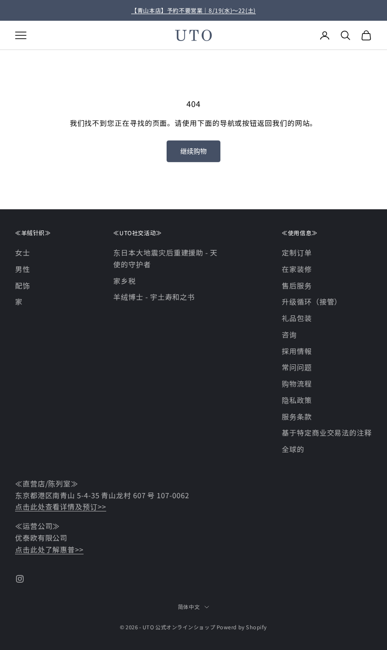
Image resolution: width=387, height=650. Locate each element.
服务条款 (297, 416)
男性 (22, 269)
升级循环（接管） (312, 301)
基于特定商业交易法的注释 (327, 432)
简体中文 (189, 606)
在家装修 (297, 269)
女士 (22, 252)
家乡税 (124, 281)
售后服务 (297, 285)
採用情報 (297, 351)
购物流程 (297, 383)
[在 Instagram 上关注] (20, 579)
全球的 (293, 449)
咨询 (289, 334)
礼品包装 (297, 318)
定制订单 (297, 252)
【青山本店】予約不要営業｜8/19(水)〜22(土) (193, 10)
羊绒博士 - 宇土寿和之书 (154, 297)
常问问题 (297, 367)
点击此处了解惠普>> (49, 549)
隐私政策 (297, 400)
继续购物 (193, 151)
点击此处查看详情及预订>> (60, 506)
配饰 (22, 285)
